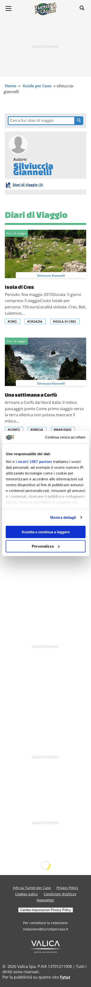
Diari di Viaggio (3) (28, 184)
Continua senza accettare (65, 437)
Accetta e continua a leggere (46, 532)
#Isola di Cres (64, 321)
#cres (12, 321)
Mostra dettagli (63, 517)
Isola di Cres (19, 287)
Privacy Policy (67, 887)
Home (10, 86)
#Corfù (14, 429)
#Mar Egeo (62, 429)
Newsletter (45, 900)
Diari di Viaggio (36, 215)
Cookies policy (26, 894)
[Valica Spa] (45, 951)
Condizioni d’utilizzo (60, 894)
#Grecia (36, 429)
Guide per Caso (37, 86)
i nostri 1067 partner (34, 462)
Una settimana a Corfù (31, 395)
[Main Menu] (8, 8)
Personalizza (43, 546)
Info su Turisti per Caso (32, 887)
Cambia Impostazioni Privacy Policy (45, 910)
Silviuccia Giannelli (51, 276)
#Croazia (34, 321)
